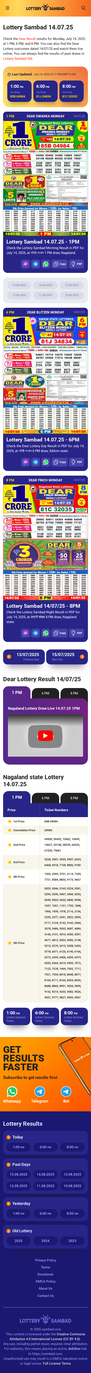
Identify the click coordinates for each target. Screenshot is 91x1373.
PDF (79, 264)
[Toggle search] (83, 8)
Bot (66, 1101)
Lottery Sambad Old (17, 59)
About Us (45, 1288)
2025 (19, 1241)
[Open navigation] (7, 8)
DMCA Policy (45, 1281)
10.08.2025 (72, 295)
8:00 (72, 1147)
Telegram (39, 1101)
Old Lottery (22, 1231)
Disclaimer (45, 1274)
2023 (72, 1241)
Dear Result (27, 39)
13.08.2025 (72, 285)
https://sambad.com (47, 1354)
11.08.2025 (45, 295)
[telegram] (35, 264)
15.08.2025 (19, 285)
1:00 (18, 1147)
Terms (45, 1267)
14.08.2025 (45, 285)
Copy (63, 264)
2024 (45, 1241)
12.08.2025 (19, 295)
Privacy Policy (45, 1260)
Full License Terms (57, 1363)
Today (17, 1137)
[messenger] (25, 264)
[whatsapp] (45, 264)
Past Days (21, 1164)
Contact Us (45, 1296)
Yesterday (21, 1203)
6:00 (45, 1147)
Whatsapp (12, 1101)
